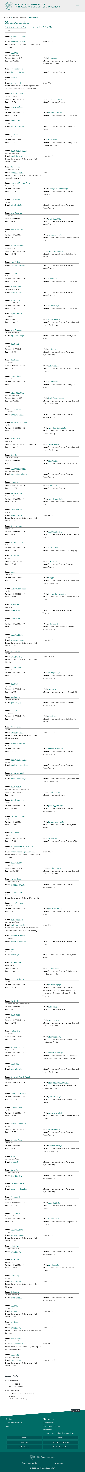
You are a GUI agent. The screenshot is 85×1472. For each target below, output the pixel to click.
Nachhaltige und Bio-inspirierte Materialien (58, 1433)
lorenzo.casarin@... (18, 126)
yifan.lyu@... (52, 716)
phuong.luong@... (54, 673)
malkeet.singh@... (54, 1037)
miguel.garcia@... (17, 414)
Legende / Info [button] (11, 1376)
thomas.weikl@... (54, 1219)
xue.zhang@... (16, 1328)
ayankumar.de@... (54, 219)
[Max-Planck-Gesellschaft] (33, 1457)
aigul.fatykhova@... (18, 336)
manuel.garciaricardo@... (57, 428)
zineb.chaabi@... (54, 140)
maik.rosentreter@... (18, 925)
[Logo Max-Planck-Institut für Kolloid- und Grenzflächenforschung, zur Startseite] (39, 6)
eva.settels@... (53, 1007)
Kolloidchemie (48, 1430)
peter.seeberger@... (55, 985)
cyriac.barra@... (16, 83)
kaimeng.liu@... (16, 656)
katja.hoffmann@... (55, 532)
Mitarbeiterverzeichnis (14, 1423)
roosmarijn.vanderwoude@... (58, 1083)
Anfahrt (8, 1426)
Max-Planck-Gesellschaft (61, 1442)
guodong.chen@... (17, 172)
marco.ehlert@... (54, 306)
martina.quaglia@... (18, 885)
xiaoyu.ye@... (16, 1311)
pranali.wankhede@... (19, 1189)
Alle (50, 27)
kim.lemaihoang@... (18, 640)
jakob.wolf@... (16, 1252)
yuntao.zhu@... (16, 1360)
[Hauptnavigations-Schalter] (78, 6)
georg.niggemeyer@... (56, 806)
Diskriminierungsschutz (60, 1447)
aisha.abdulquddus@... (19, 42)
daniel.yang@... (54, 1265)
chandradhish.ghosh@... (20, 474)
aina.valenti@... (16, 1069)
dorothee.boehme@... (56, 99)
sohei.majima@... (17, 732)
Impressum (59, 1463)
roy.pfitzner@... (53, 838)
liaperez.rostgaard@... (19, 941)
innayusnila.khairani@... (57, 594)
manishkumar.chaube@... (20, 156)
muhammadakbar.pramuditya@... (23, 852)
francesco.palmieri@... (56, 822)
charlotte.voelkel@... (55, 1146)
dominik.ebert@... (17, 292)
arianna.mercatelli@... (19, 779)
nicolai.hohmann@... (55, 548)
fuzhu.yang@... (16, 1281)
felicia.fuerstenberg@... (56, 398)
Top (77, 1411)
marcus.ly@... (53, 689)
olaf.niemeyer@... (54, 792)
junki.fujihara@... (54, 382)
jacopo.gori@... (53, 485)
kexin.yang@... (16, 1298)
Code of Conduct (24, 1447)
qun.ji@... (51, 578)
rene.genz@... (53, 461)
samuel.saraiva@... (55, 1129)
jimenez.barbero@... (18, 72)
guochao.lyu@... (17, 703)
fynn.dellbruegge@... (18, 265)
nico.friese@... (53, 365)
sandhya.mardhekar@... (57, 749)
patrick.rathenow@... (55, 909)
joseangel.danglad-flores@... (58, 189)
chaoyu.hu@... (53, 561)
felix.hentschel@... (17, 515)
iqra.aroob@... (53, 58)
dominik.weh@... (54, 1203)
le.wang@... (15, 1162)
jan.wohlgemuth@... (18, 1235)
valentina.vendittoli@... (56, 1113)
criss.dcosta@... (16, 205)
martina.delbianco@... (56, 251)
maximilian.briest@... (56, 113)
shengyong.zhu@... (18, 1344)
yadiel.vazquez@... (55, 1097)
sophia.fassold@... (55, 319)
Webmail (60, 1438)
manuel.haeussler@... (56, 499)
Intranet (24, 1438)
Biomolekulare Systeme (51, 1426)
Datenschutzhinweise (29, 1463)
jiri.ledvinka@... (53, 624)
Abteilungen (48, 1419)
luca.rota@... (15, 955)
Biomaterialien (48, 1423)
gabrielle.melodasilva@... (20, 765)
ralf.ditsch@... (53, 279)
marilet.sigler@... (54, 1020)
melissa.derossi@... (55, 235)
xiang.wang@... (16, 1176)
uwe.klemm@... (16, 610)
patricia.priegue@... (55, 868)
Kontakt (9, 1419)
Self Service (24, 1442)
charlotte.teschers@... (56, 1053)
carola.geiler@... (54, 444)
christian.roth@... (54, 968)
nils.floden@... (53, 349)
